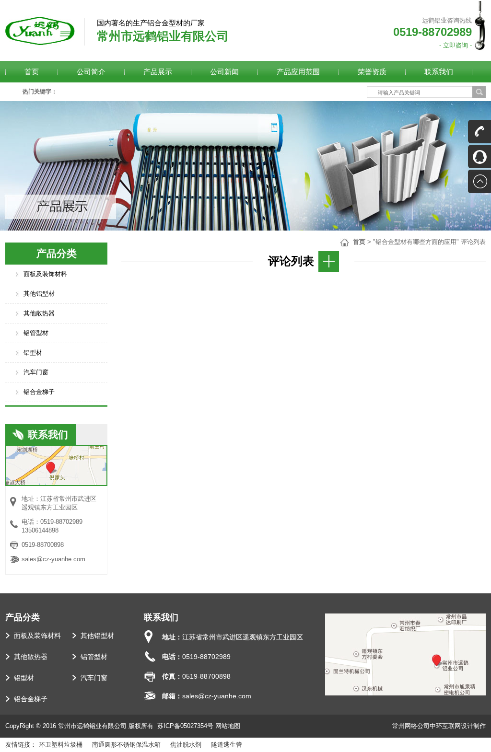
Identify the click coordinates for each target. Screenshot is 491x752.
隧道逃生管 (226, 744)
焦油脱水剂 (185, 744)
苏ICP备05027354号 (185, 725)
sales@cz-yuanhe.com (53, 559)
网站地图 (227, 725)
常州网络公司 (411, 725)
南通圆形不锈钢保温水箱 (126, 744)
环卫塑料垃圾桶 (60, 744)
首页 (359, 241)
